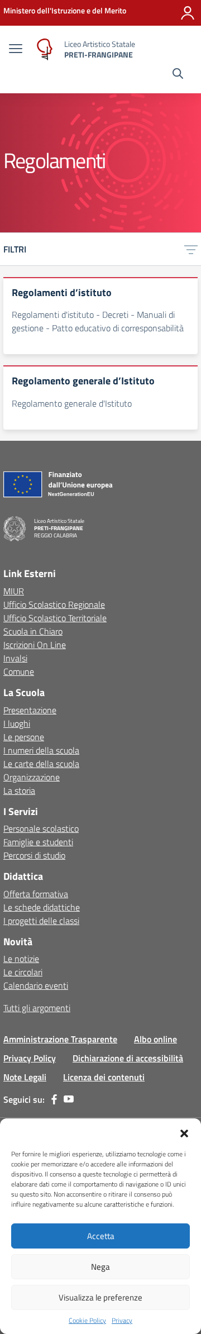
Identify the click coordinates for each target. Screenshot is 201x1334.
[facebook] (54, 1099)
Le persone (23, 737)
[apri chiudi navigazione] (15, 49)
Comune (18, 671)
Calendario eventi (35, 985)
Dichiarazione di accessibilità (128, 1058)
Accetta (100, 1236)
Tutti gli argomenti (36, 1007)
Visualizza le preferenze (100, 1297)
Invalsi (15, 658)
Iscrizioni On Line (34, 644)
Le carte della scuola (41, 763)
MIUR (13, 591)
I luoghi (16, 723)
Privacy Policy (29, 1058)
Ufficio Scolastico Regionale (54, 604)
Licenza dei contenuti (104, 1077)
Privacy (122, 1321)
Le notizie (21, 958)
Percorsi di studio (34, 855)
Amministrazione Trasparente (60, 1039)
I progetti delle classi (41, 920)
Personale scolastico (41, 828)
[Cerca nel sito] (177, 75)
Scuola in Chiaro (33, 631)
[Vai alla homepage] (45, 49)
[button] (184, 1132)
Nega (100, 1266)
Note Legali (24, 1077)
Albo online (155, 1039)
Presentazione (29, 710)
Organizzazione (31, 777)
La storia (19, 790)
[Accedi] (188, 13)
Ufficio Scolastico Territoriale (55, 618)
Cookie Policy (87, 1321)
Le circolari (22, 972)
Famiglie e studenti (38, 842)
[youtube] (69, 1099)
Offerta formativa (35, 894)
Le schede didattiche (41, 907)
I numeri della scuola (41, 750)
